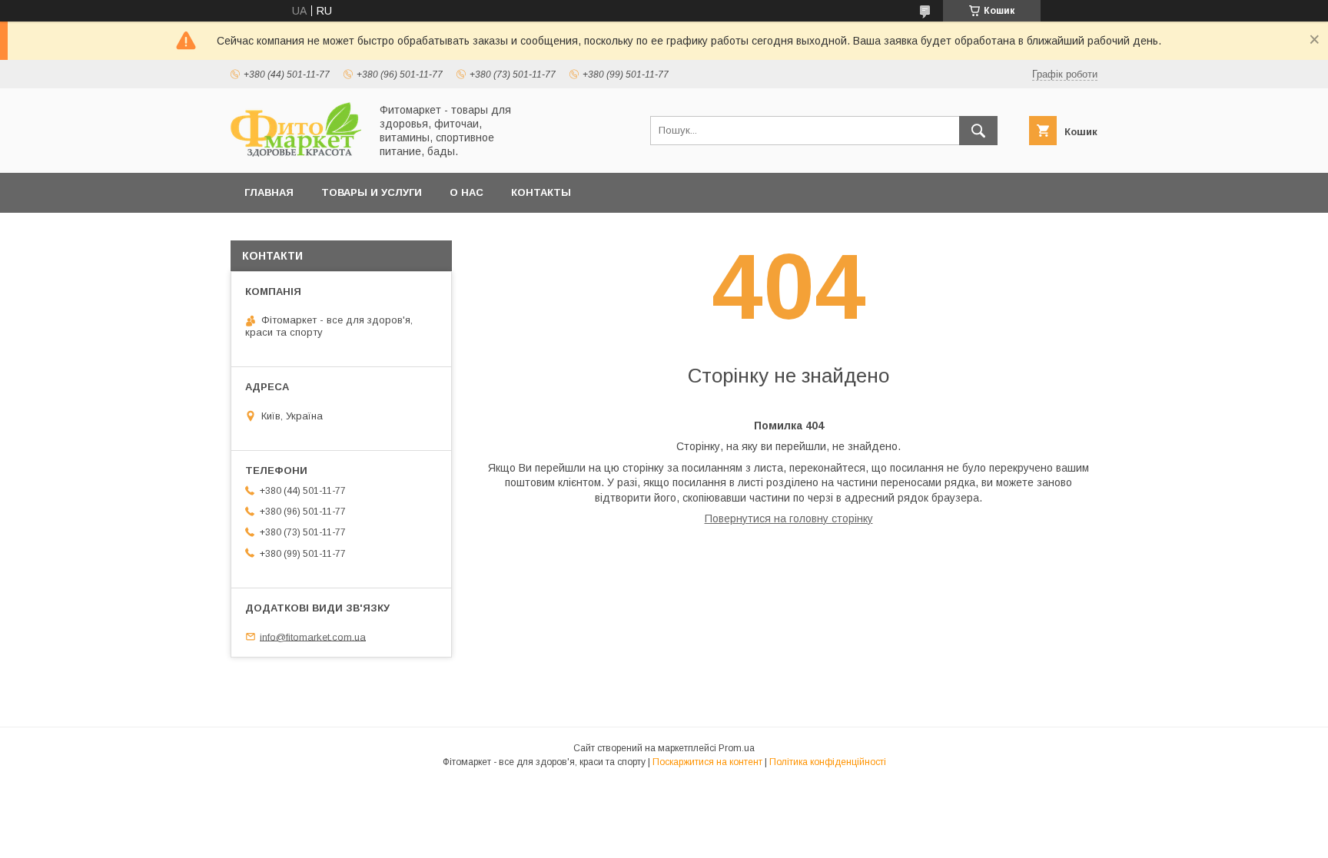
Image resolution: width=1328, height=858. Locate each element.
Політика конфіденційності (827, 762)
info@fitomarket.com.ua (313, 636)
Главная (269, 192)
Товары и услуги (371, 192)
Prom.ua (737, 748)
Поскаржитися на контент (707, 762)
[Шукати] (978, 130)
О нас (466, 192)
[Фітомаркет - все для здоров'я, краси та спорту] (296, 153)
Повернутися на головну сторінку (789, 518)
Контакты (541, 192)
